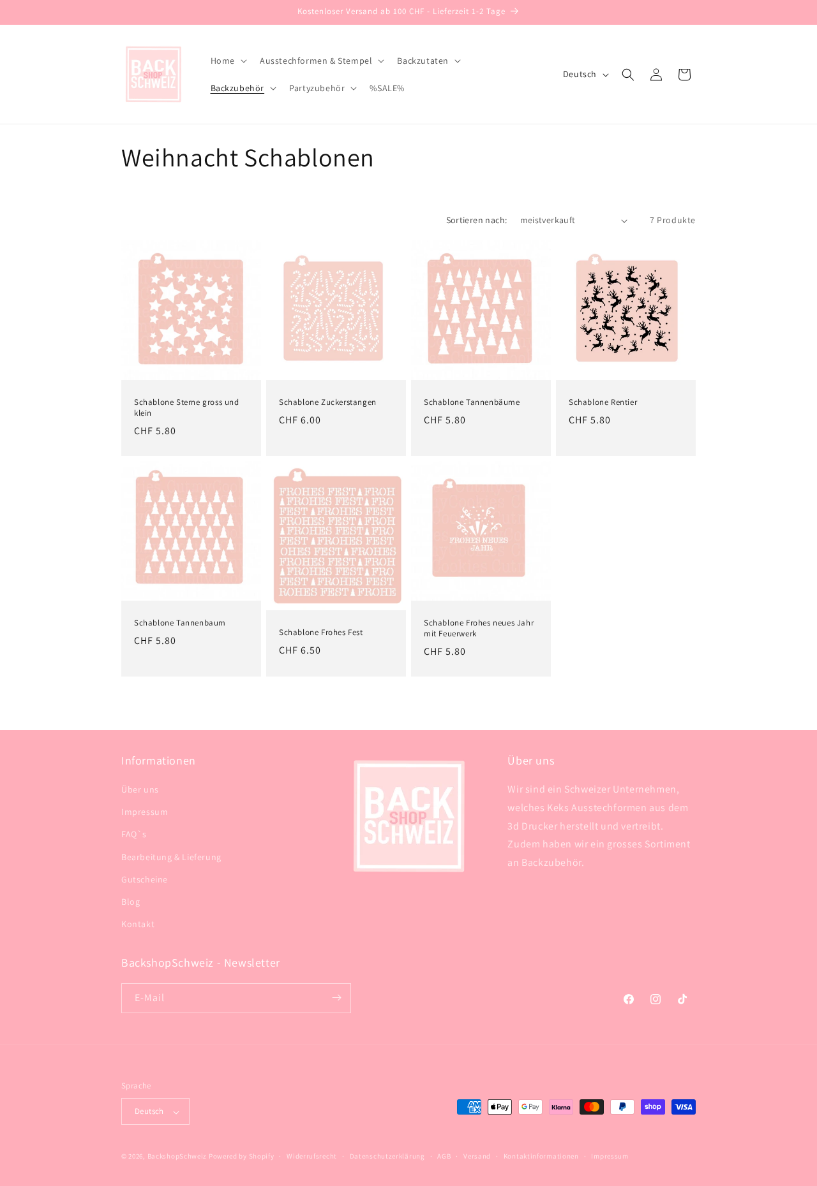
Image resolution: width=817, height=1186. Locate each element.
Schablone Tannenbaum (180, 623)
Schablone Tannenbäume (472, 402)
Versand (477, 1156)
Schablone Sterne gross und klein (186, 407)
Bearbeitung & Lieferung (171, 857)
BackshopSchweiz (177, 1156)
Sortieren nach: (476, 220)
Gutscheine (144, 879)
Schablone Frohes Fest (321, 632)
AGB (444, 1156)
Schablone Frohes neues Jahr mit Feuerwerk (479, 628)
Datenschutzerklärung (387, 1156)
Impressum (144, 812)
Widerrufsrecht (312, 1156)
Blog (130, 901)
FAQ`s (134, 834)
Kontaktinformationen (541, 1156)
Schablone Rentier (603, 402)
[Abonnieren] (336, 998)
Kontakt (137, 924)
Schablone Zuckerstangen (328, 402)
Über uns (140, 789)
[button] (227, 60)
